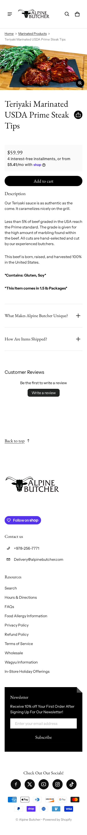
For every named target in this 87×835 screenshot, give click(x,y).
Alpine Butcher (30, 819)
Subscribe (43, 737)
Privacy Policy (17, 625)
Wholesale (14, 653)
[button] (67, 14)
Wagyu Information (21, 662)
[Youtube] (44, 784)
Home (9, 33)
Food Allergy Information (26, 616)
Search (11, 588)
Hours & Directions (21, 597)
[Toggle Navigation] (10, 14)
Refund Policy (17, 634)
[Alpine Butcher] (34, 14)
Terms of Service (19, 643)
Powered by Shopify (57, 819)
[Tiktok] (71, 784)
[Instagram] (57, 784)
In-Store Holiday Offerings (27, 671)
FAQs (9, 606)
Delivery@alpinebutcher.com (38, 559)
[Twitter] (30, 784)
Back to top (15, 441)
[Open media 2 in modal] (43, 67)
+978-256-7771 (26, 548)
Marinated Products (32, 33)
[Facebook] (16, 784)
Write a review (44, 392)
